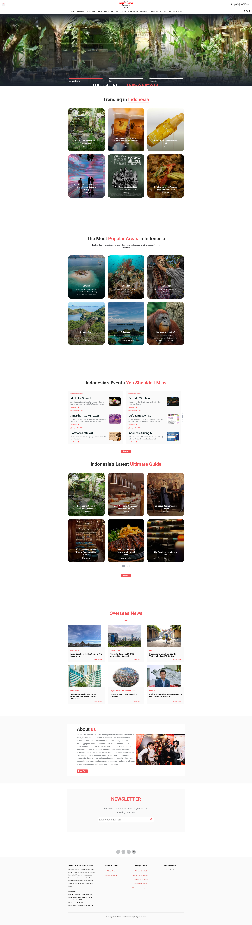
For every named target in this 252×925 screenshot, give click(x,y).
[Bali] (126, 78)
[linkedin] (249, 11)
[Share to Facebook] (118, 852)
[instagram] (247, 11)
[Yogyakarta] (86, 78)
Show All (126, 451)
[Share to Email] (134, 852)
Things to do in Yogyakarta (140, 888)
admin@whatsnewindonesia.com (83, 905)
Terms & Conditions (111, 875)
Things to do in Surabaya (141, 883)
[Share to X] (123, 852)
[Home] (126, 4)
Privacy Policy (111, 871)
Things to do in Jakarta (141, 879)
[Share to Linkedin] (129, 852)
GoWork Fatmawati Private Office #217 (80, 894)
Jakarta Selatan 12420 (75, 900)
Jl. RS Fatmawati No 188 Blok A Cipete (80, 897)
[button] (182, 413)
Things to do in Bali (141, 871)
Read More (98, 659)
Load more (73, 407)
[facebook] (244, 11)
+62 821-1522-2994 (77, 902)
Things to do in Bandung (140, 875)
